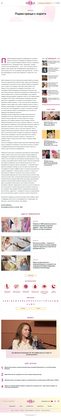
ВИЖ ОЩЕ (30, 275)
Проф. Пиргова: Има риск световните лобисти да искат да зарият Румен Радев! (53, 84)
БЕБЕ (21, 406)
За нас (12, 410)
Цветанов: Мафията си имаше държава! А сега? (54, 99)
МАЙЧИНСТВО (29, 406)
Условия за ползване (29, 410)
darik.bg (49, 87)
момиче (23, 308)
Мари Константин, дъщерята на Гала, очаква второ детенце (23, 374)
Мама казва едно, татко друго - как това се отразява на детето (50, 124)
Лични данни (37, 410)
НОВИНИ (50, 406)
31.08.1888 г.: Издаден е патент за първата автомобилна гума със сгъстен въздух (54, 69)
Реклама (22, 410)
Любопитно (31, 10)
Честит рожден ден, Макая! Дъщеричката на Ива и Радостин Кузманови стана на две (51, 143)
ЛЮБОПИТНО (40, 406)
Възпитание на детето (48, 121)
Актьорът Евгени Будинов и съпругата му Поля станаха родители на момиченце (50, 163)
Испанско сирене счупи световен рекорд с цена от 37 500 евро (54, 62)
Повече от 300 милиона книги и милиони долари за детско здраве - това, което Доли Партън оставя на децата (44, 226)
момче (38, 308)
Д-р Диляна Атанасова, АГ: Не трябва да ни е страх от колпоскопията (32, 353)
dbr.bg (49, 79)
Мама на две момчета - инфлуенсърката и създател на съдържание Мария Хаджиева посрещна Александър (44, 265)
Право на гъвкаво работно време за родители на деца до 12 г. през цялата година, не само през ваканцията (31, 386)
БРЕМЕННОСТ (12, 406)
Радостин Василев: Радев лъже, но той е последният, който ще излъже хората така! (53, 92)
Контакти (17, 410)
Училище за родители (45, 3)
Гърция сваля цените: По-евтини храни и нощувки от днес (53, 77)
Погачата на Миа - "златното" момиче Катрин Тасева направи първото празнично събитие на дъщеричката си (44, 245)
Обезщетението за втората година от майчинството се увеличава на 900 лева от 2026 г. (32, 380)
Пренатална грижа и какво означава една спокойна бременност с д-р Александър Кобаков (30, 367)
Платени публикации (45, 410)
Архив (58, 3)
